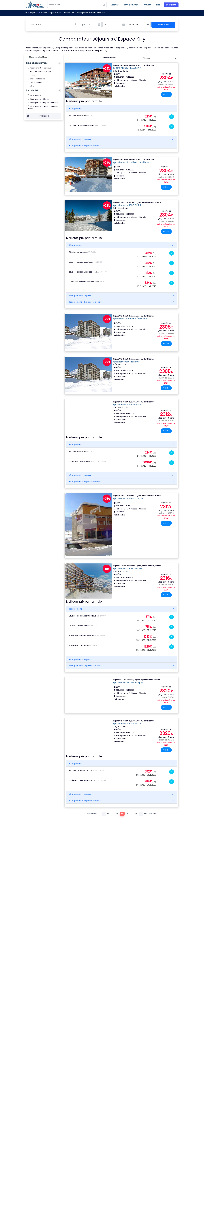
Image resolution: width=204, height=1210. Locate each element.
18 (136, 816)
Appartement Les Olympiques (128, 682)
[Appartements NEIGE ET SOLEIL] (88, 524)
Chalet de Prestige (37, 79)
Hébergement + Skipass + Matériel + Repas (43, 107)
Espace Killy (69, 12)
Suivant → (154, 816)
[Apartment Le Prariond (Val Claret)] (88, 331)
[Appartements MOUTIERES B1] (88, 415)
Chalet (32, 75)
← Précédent (90, 816)
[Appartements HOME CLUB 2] (88, 215)
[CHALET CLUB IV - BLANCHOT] (88, 80)
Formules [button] (146, 5)
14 (117, 816)
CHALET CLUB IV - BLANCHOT (127, 68)
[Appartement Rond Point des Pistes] (88, 174)
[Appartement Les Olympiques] (88, 695)
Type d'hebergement (36, 62)
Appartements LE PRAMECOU (127, 725)
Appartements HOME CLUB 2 (127, 205)
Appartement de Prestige (40, 71)
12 (108, 816)
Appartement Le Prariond (126, 361)
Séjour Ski (34, 12)
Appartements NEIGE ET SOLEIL (128, 498)
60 (145, 816)
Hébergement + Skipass (39, 99)
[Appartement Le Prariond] (88, 374)
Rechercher (163, 24)
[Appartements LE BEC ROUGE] (88, 581)
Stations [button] (115, 5)
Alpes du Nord (55, 12)
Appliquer (44, 116)
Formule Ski (32, 90)
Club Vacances (35, 82)
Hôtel (31, 86)
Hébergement (35, 95)
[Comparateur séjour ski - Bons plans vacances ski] (36, 4)
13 (112, 816)
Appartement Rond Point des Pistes (131, 162)
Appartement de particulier (40, 68)
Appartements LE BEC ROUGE (127, 568)
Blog (158, 4)
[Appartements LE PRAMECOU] (88, 737)
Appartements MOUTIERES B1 (127, 404)
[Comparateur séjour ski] (26, 12)
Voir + (166, 94)
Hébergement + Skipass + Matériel (43, 102)
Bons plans (171, 4)
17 (131, 816)
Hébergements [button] (130, 5)
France (44, 12)
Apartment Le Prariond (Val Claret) (131, 318)
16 (127, 816)
